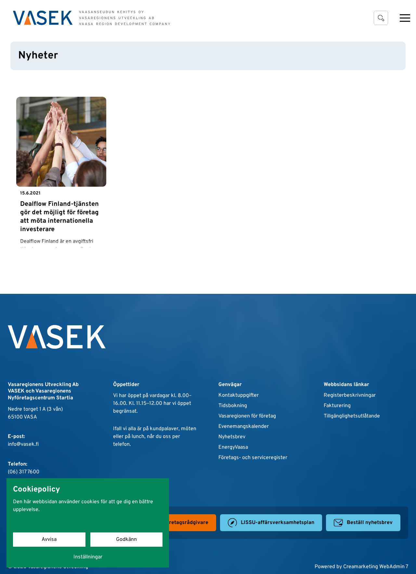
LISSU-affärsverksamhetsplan (277, 522)
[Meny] (405, 18)
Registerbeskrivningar (350, 395)
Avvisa (49, 539)
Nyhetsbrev (231, 437)
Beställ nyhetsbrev (370, 522)
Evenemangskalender (243, 426)
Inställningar (87, 557)
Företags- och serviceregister (252, 458)
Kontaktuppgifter (238, 395)
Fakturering (337, 406)
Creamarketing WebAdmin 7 (375, 567)
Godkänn (126, 539)
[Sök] (381, 18)
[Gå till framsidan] (91, 18)
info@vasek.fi (23, 444)
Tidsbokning (232, 406)
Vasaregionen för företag (247, 416)
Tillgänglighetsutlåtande (352, 416)
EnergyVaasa (233, 447)
